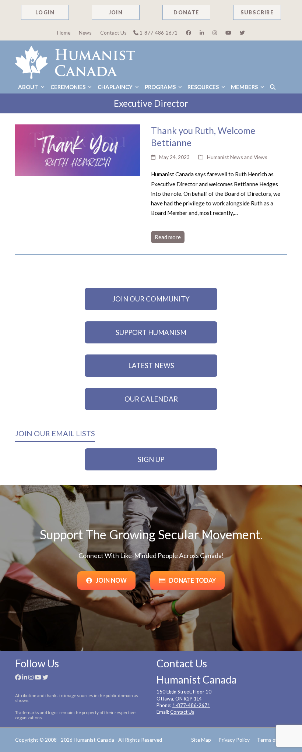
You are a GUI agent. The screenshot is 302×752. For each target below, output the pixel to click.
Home (63, 32)
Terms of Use (272, 740)
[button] (272, 87)
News (85, 32)
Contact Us (113, 32)
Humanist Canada (94, 740)
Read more (168, 237)
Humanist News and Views (237, 157)
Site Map (201, 740)
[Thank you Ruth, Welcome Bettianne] (77, 149)
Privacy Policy (234, 740)
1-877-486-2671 (158, 32)
